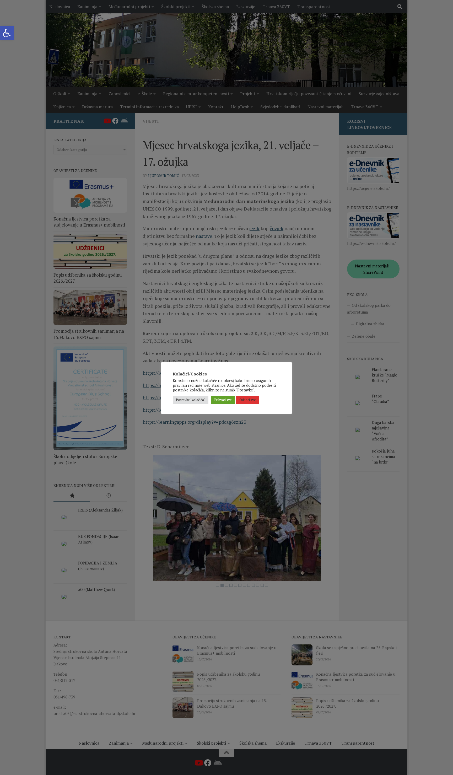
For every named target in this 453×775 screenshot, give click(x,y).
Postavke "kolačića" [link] (190, 399)
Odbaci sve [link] (247, 399)
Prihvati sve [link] (223, 399)
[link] (7, 33)
